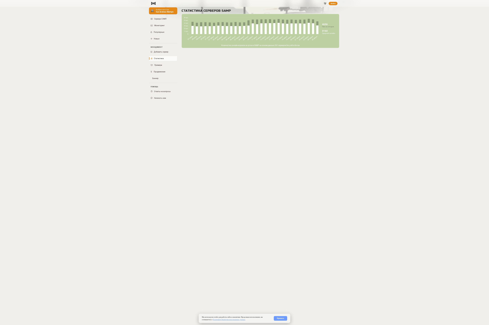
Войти (333, 3)
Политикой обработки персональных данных (229, 320)
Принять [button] (280, 318)
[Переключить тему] (325, 3)
